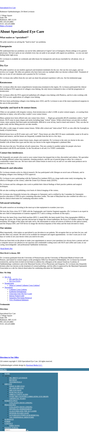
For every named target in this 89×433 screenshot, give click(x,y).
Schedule (9, 419)
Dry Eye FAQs (14, 281)
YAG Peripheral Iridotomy (19, 300)
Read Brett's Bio (6, 249)
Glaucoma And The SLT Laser (20, 294)
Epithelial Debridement (17, 292)
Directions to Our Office (9, 357)
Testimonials (15, 382)
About (8, 376)
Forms (7, 421)
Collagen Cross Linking (18, 290)
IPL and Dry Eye (15, 279)
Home (7, 374)
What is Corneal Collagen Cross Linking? (24, 285)
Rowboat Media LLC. (34, 365)
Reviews (13, 380)
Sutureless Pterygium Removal (20, 298)
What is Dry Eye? (17, 386)
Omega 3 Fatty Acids (18, 394)
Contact (9, 423)
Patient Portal (11, 428)
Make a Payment (6, 26)
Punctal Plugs (16, 392)
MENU (3, 369)
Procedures (9, 287)
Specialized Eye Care (8, 8)
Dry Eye (8, 277)
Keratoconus (9, 283)
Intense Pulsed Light (16, 296)
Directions (14, 426)
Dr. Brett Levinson (18, 378)
